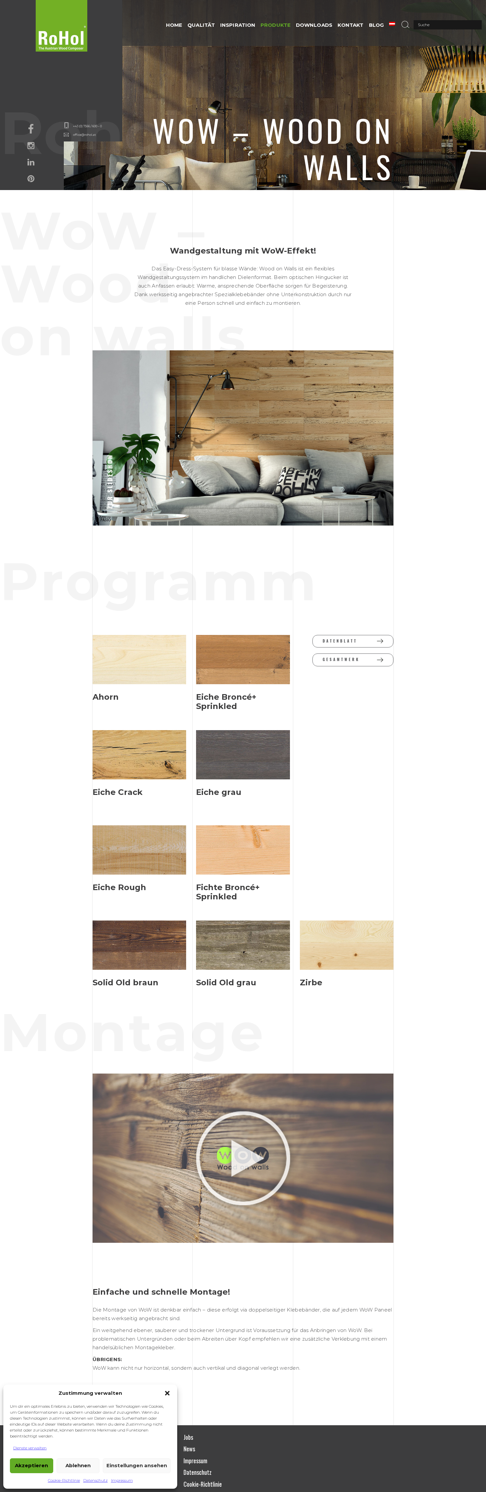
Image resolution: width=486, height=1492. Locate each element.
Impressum (122, 1480)
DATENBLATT (340, 641)
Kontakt (351, 25)
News (189, 1448)
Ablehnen (78, 1465)
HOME (174, 25)
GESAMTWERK (341, 659)
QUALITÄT (201, 25)
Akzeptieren (31, 1465)
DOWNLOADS (314, 25)
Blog (376, 25)
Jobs (188, 1437)
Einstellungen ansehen (136, 1465)
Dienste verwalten (30, 1447)
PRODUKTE (276, 25)
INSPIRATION (237, 25)
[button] (167, 1393)
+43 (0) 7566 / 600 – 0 (87, 126)
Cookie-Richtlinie (64, 1480)
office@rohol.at (84, 135)
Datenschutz (95, 1480)
